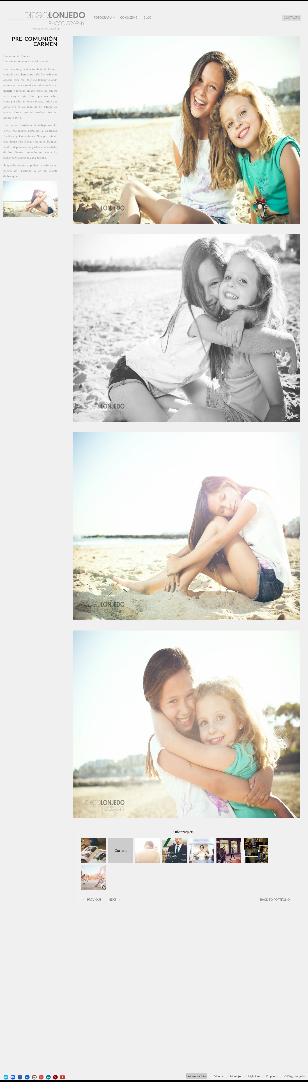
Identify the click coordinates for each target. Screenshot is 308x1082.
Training (89, 878)
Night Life (254, 1076)
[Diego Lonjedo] (46, 19)
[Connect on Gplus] (42, 1077)
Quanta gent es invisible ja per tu (224, 851)
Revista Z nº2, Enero (170, 851)
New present (143, 851)
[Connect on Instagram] (35, 1077)
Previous (94, 899)
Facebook (26, 171)
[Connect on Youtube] (63, 1077)
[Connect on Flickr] (27, 1077)
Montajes (235, 1076)
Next (112, 899)
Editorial (218, 1076)
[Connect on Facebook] (20, 1077)
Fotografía (103, 17)
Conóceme (128, 17)
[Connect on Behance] (13, 1077)
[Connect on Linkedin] (49, 1077)
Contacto (292, 17)
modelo (8, 90)
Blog (148, 17)
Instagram (13, 176)
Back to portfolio (275, 899)
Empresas (272, 1076)
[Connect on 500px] (6, 1077)
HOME (197, 851)
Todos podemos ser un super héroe (252, 851)
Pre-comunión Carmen (117, 851)
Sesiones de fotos (196, 1076)
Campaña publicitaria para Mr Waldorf (89, 851)
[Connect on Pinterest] (56, 1077)
